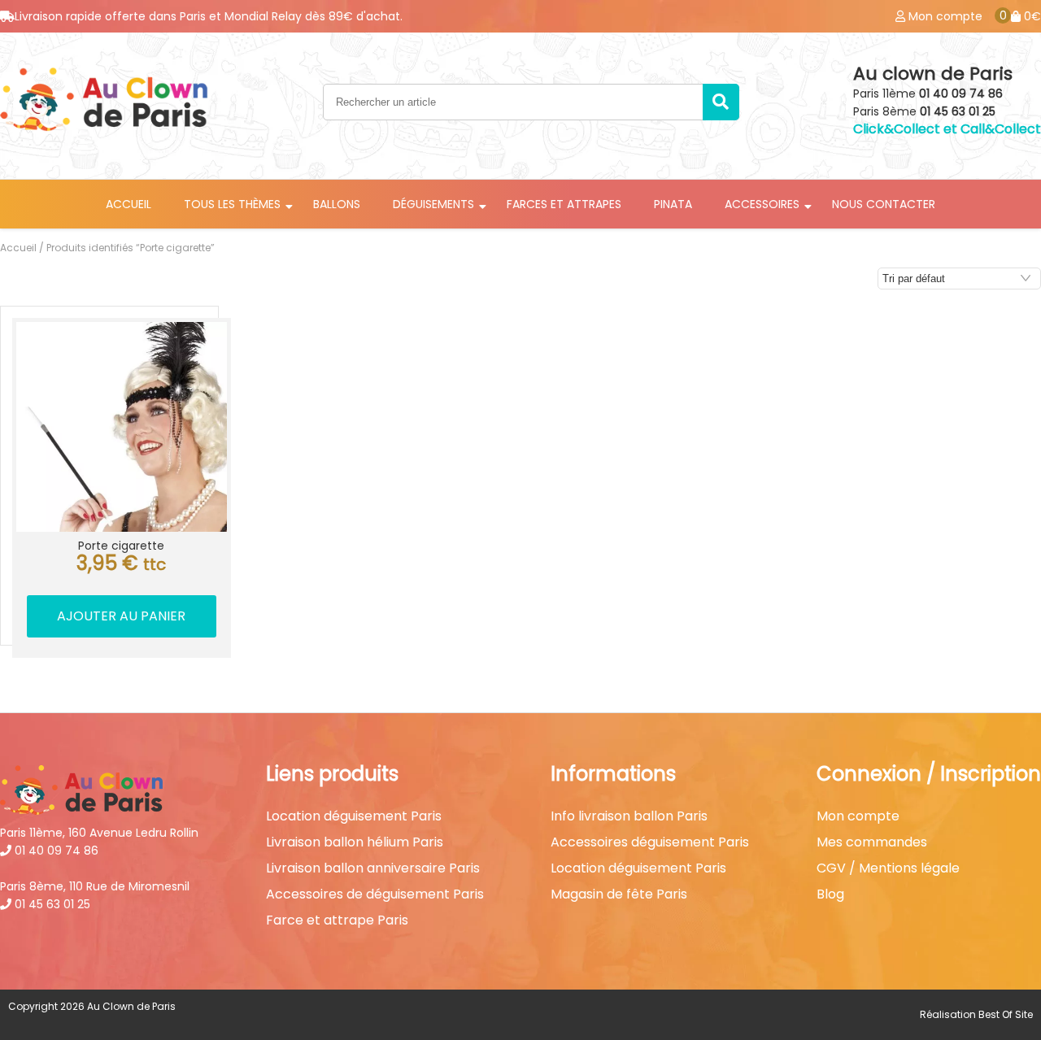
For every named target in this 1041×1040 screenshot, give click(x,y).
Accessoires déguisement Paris (650, 842)
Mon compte (858, 816)
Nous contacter (883, 204)
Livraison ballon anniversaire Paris (373, 868)
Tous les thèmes (232, 204)
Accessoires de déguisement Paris (375, 894)
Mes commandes (872, 842)
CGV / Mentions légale (888, 868)
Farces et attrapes (564, 204)
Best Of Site (1005, 1014)
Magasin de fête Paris (619, 894)
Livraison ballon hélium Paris (354, 842)
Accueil (128, 204)
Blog (830, 894)
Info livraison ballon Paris (629, 816)
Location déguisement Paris (354, 816)
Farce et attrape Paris (337, 920)
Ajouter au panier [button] (121, 616)
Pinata (673, 204)
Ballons (336, 204)
